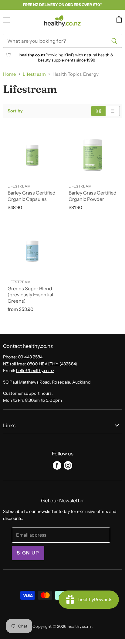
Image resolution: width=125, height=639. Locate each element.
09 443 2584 (30, 357)
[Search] (114, 41)
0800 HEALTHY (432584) (52, 364)
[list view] (113, 111)
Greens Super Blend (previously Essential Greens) (30, 295)
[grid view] (98, 111)
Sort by (15, 110)
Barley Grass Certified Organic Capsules (32, 196)
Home (9, 74)
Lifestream (34, 74)
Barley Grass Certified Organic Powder (93, 196)
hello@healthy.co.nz (35, 370)
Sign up (28, 553)
